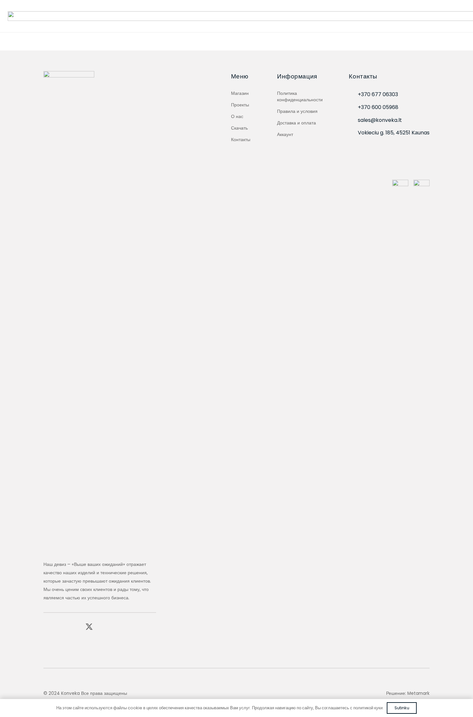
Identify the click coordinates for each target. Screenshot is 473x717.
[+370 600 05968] (353, 107)
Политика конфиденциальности (300, 96)
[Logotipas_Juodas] (68, 312)
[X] (89, 627)
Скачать (239, 128)
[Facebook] (46, 627)
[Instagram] (60, 627)
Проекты (240, 105)
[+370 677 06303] (353, 94)
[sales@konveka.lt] (353, 120)
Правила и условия (297, 111)
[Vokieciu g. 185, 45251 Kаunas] (353, 133)
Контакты (240, 139)
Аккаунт (285, 134)
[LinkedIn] (74, 627)
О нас (237, 116)
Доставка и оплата (296, 123)
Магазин (240, 93)
